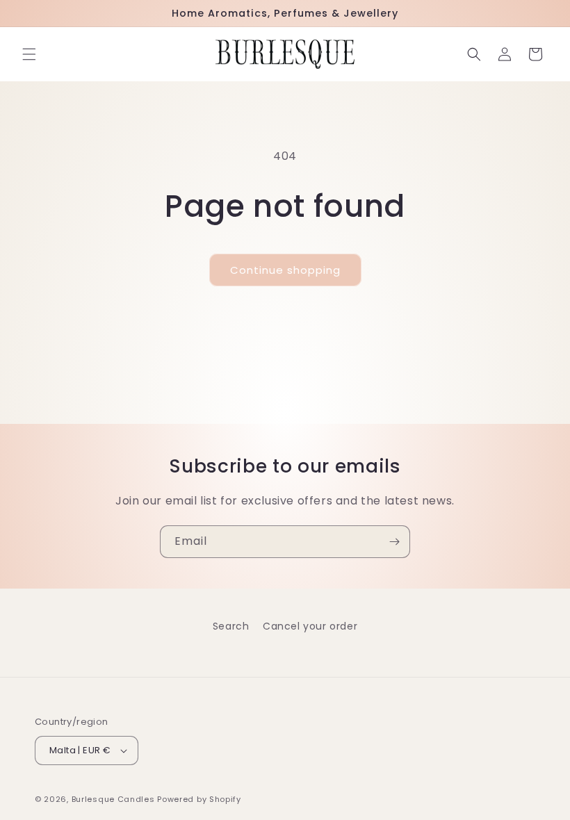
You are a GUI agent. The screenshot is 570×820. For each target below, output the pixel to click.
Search (231, 626)
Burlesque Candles (113, 799)
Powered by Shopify (199, 799)
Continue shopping (285, 270)
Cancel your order (310, 626)
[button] (29, 54)
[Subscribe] (394, 541)
